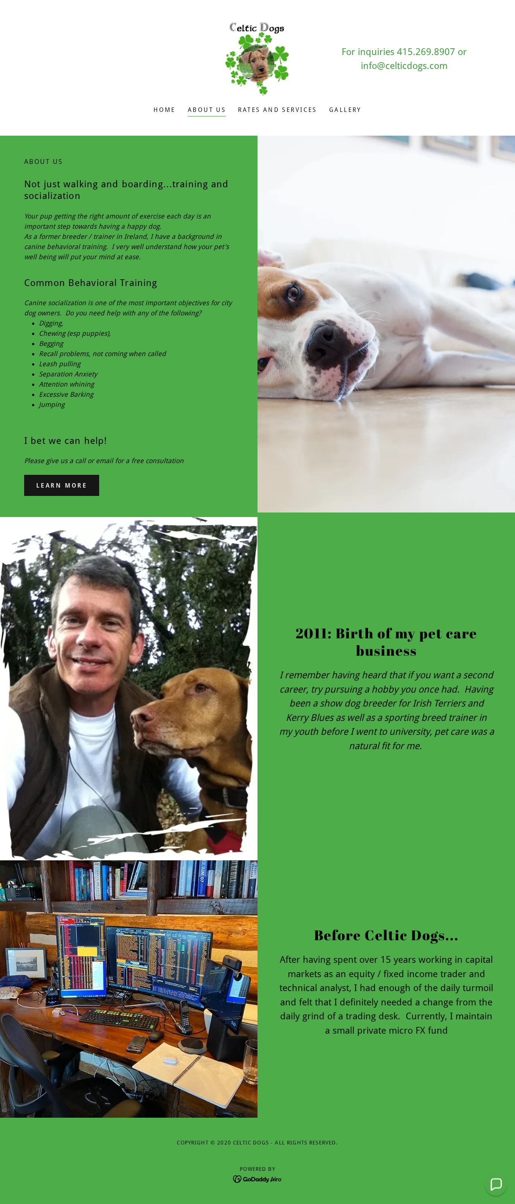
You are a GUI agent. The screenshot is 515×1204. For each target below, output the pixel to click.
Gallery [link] (345, 109)
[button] (496, 1185)
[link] (257, 58)
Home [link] (164, 109)
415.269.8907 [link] (426, 51)
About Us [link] (207, 109)
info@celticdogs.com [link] (404, 65)
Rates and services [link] (277, 109)
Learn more (61, 485)
